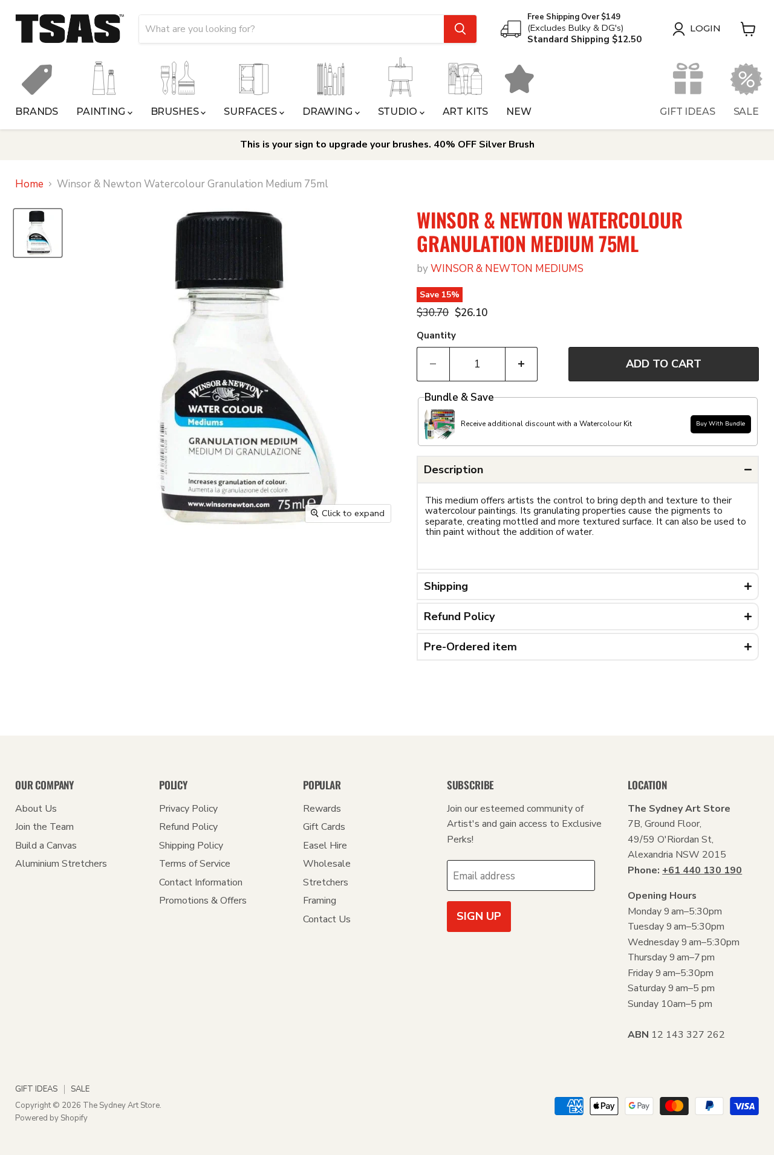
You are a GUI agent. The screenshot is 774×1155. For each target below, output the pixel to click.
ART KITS (466, 111)
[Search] (460, 29)
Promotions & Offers (203, 900)
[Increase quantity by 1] (522, 364)
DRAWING (328, 111)
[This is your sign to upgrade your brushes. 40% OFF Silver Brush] (387, 144)
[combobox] (291, 29)
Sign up (479, 916)
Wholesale (327, 863)
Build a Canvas (46, 845)
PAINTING (102, 111)
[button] (588, 470)
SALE (746, 111)
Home (29, 184)
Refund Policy (188, 826)
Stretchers (325, 882)
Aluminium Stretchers (61, 863)
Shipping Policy (191, 845)
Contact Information (200, 882)
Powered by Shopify (51, 1118)
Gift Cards (324, 826)
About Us (36, 808)
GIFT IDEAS (687, 111)
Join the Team (44, 826)
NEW (519, 111)
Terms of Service (194, 863)
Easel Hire (325, 845)
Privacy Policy (188, 808)
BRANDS (36, 111)
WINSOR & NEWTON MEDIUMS (507, 269)
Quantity (436, 336)
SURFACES (251, 111)
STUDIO (399, 111)
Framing (319, 900)
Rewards (322, 808)
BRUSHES (176, 111)
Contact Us (327, 919)
